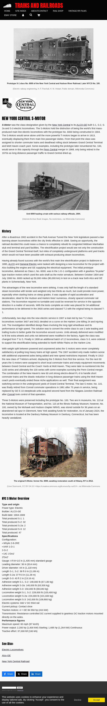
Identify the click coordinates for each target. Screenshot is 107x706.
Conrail (11, 394)
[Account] (23, 15)
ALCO (11, 264)
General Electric (28, 264)
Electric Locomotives (12, 649)
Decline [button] (77, 700)
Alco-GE (6, 655)
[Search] (31, 15)
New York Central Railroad (15, 661)
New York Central (61, 125)
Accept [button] (96, 700)
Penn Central (50, 149)
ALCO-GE (81, 125)
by (14, 690)
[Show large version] (53, 54)
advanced (20, 690)
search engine (6, 690)
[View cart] (39, 15)
